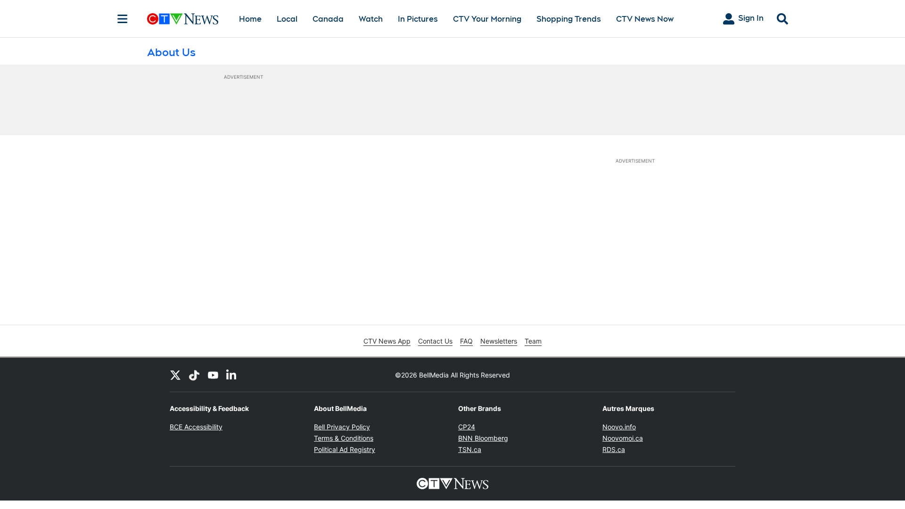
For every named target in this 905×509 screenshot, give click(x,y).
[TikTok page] (194, 374)
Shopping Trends (568, 19)
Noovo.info (619, 427)
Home (250, 19)
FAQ (466, 341)
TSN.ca (469, 449)
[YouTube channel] (213, 374)
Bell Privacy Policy (342, 427)
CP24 (466, 427)
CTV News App (387, 341)
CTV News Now (645, 19)
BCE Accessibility (196, 427)
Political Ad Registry (344, 449)
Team (533, 341)
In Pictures (418, 19)
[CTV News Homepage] (182, 19)
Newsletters (498, 341)
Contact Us (435, 341)
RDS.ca (613, 449)
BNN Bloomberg (483, 438)
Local (287, 19)
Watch (371, 19)
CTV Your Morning (487, 19)
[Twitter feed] (175, 374)
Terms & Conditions (343, 438)
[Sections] (122, 18)
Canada (328, 19)
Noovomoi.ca (622, 438)
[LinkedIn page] (232, 374)
